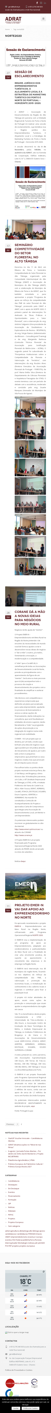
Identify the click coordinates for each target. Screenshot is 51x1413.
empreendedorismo (19, 1237)
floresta (38, 1240)
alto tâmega (34, 1231)
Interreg (8, 1243)
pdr (36, 1243)
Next (44, 230)
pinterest (41, 3)
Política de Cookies (30, 1408)
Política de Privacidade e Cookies (18, 1370)
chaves (39, 1234)
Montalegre (22, 1243)
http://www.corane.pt (23, 835)
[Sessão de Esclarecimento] (25, 56)
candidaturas (10, 1234)
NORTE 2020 (38, 935)
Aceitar (15, 1408)
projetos (15, 1246)
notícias (31, 1243)
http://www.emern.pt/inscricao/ (28, 829)
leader (15, 1243)
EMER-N (19, 926)
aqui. (33, 1106)
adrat (7, 1231)
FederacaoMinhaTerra (25, 1240)
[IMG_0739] (25, 230)
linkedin (45, 3)
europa (39, 1237)
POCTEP (8, 1246)
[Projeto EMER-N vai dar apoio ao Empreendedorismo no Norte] (25, 886)
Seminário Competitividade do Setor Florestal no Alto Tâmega (29, 253)
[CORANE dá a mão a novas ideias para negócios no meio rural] (25, 596)
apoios (42, 1231)
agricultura (14, 1231)
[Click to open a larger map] (17, 1332)
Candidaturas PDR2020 (26, 1234)
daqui (23, 861)
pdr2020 (41, 1243)
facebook (37, 3)
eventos (8, 1240)
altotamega (24, 1231)
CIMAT (7, 1237)
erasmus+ (32, 1237)
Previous (7, 230)
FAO (14, 1240)
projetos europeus (27, 1246)
